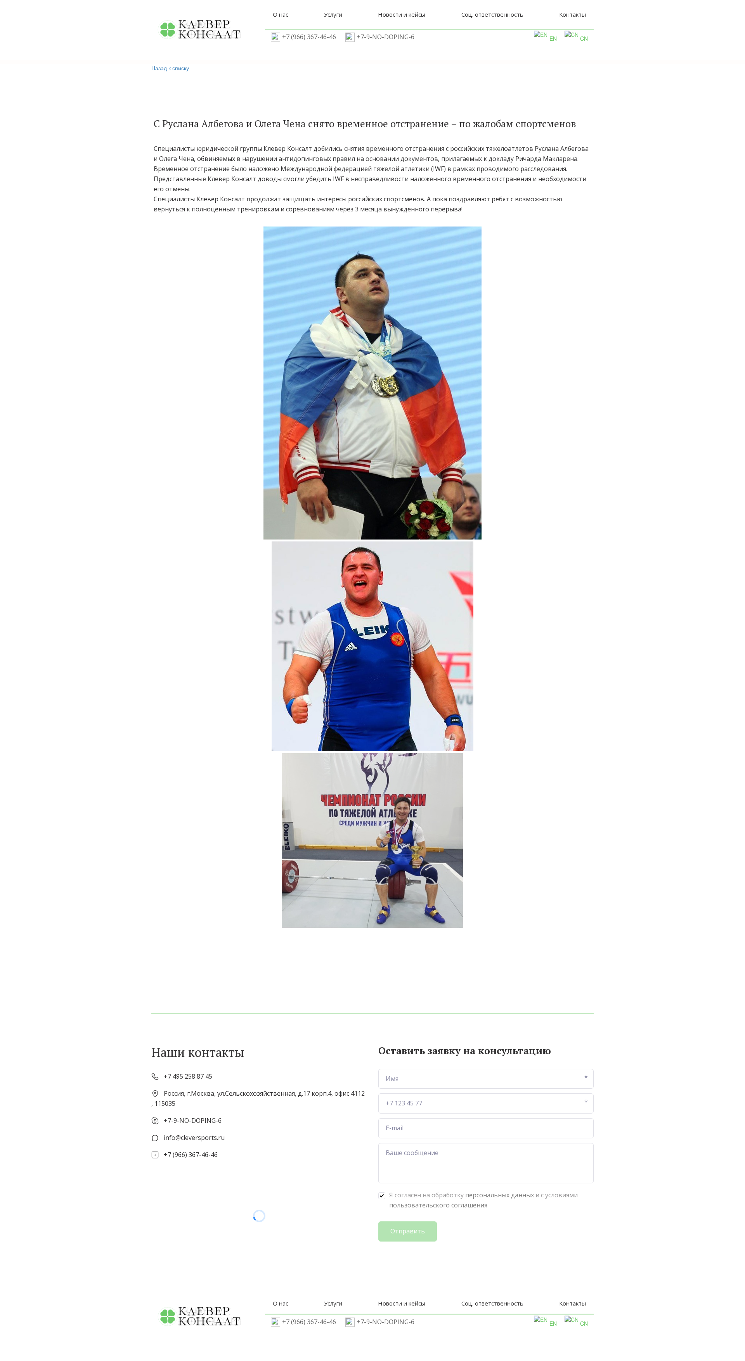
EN (553, 38)
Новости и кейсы (401, 14)
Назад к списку (170, 68)
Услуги (333, 14)
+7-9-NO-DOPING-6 (385, 37)
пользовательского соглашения (438, 1205)
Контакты (572, 14)
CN (584, 38)
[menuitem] (280, 14)
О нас (280, 14)
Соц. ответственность (492, 14)
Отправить (407, 1231)
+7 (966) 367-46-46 (309, 37)
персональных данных (499, 1195)
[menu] (429, 14)
